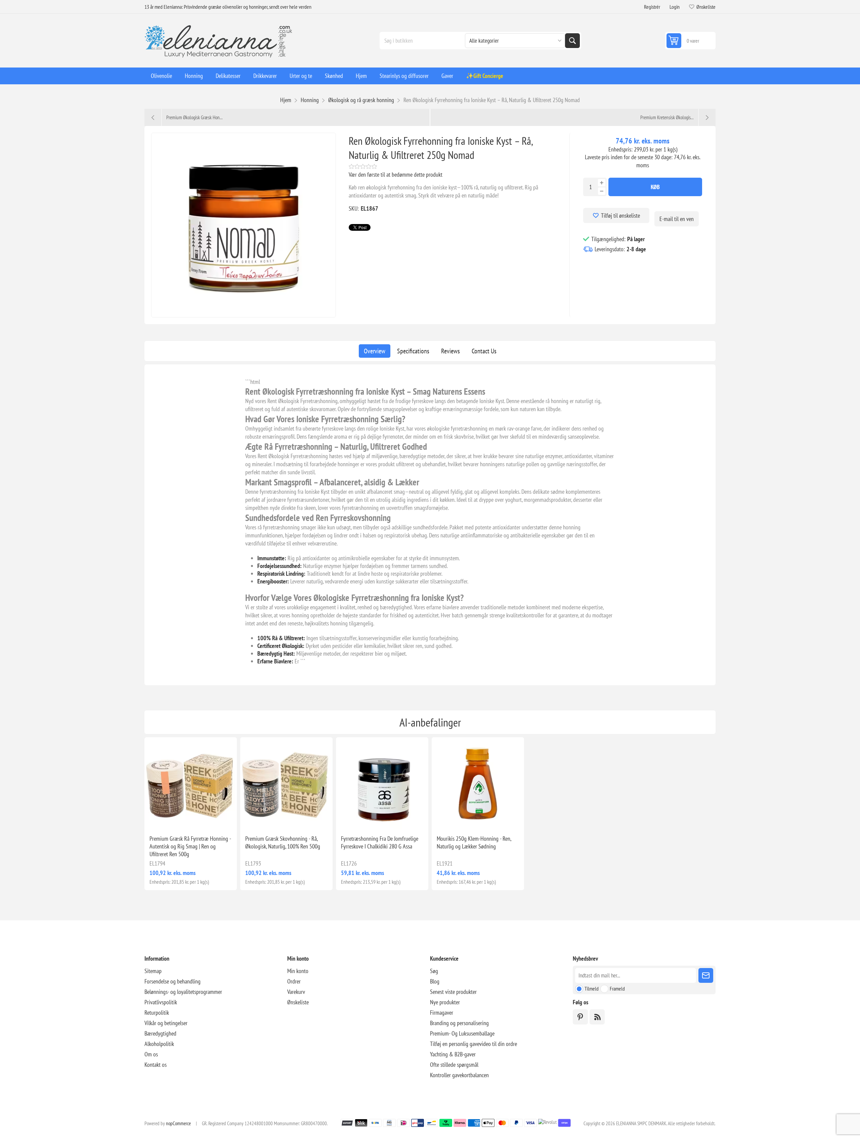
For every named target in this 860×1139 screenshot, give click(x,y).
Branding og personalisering (459, 1023)
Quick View (175, 819)
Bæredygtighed (160, 1033)
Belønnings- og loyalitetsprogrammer (183, 992)
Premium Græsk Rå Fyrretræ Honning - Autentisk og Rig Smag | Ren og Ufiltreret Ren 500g (190, 846)
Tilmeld (592, 988)
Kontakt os (155, 1064)
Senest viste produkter (453, 992)
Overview (374, 351)
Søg (572, 40)
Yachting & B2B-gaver (453, 1054)
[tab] (374, 351)
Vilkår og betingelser (165, 1023)
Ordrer (294, 981)
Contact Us (484, 351)
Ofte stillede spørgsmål (454, 1064)
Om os (151, 1054)
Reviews (450, 351)
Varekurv (296, 992)
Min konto (297, 971)
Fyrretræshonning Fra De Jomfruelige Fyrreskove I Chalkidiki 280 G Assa (379, 842)
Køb (655, 187)
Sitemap (153, 971)
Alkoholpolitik (159, 1044)
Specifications (413, 351)
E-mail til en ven (676, 219)
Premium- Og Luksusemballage (462, 1033)
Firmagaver (441, 1012)
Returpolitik (156, 1012)
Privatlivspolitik (160, 1002)
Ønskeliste (298, 1002)
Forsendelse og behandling (172, 981)
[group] (190, 783)
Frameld (617, 988)
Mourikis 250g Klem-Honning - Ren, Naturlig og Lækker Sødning (474, 842)
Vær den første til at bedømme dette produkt (395, 174)
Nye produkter (445, 1002)
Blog (434, 981)
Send (705, 975)
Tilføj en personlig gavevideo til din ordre (473, 1044)
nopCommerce (178, 1123)
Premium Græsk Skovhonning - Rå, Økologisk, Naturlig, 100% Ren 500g (282, 842)
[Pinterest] (580, 1016)
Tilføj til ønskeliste (620, 215)
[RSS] (597, 1016)
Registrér (652, 6)
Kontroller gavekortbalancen (459, 1075)
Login (675, 6)
